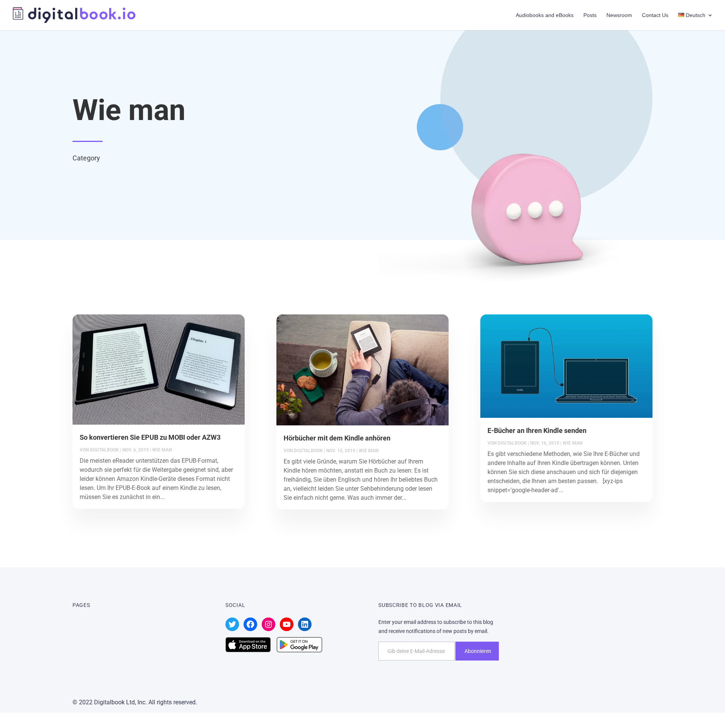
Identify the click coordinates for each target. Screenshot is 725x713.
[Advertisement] (679, 667)
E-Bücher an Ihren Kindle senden (536, 430)
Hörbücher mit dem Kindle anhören (337, 438)
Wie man (162, 450)
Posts (590, 15)
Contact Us (655, 15)
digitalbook (104, 450)
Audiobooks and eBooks (545, 15)
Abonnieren (477, 651)
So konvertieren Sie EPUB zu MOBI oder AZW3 (150, 437)
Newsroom (619, 15)
